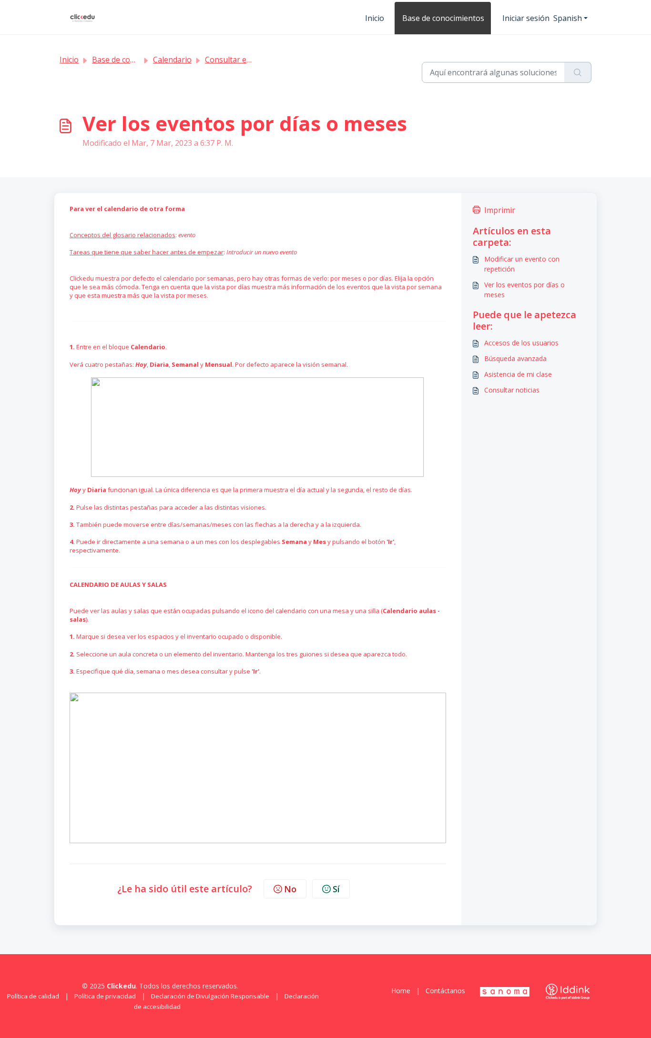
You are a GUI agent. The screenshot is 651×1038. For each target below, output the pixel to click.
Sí (336, 889)
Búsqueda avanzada (515, 358)
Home (400, 990)
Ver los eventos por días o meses (524, 289)
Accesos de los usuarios (521, 342)
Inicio (374, 18)
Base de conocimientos (443, 18)
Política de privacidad (105, 996)
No (290, 889)
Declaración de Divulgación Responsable (210, 996)
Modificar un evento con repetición (521, 263)
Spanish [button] (567, 18)
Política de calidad (33, 996)
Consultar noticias (511, 389)
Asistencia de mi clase (518, 374)
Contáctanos (445, 990)
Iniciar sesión (525, 18)
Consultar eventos (238, 59)
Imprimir (499, 210)
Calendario (172, 59)
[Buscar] (577, 72)
